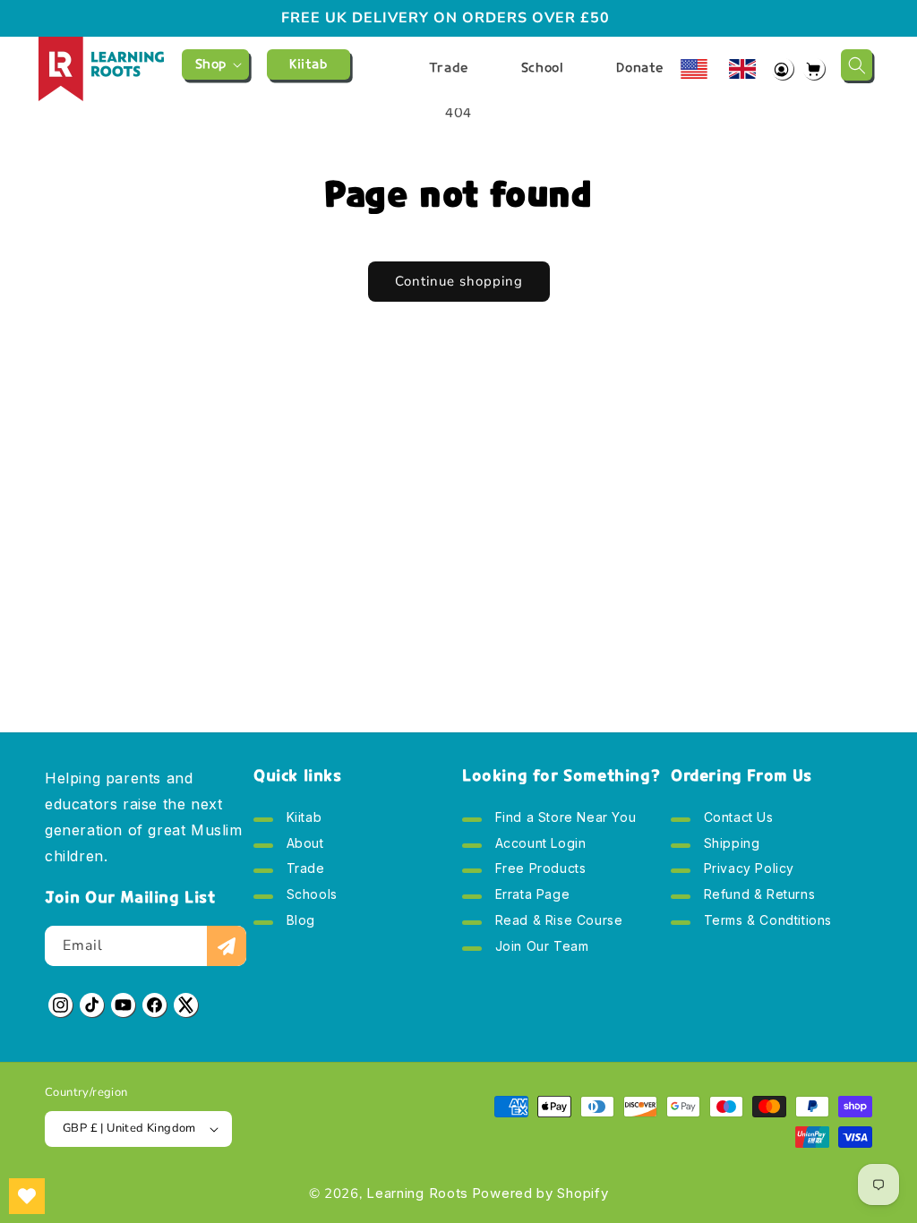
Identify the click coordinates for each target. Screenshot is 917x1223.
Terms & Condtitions (765, 922)
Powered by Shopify (540, 1193)
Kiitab (301, 821)
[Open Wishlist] (27, 1196)
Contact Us (736, 821)
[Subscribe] (226, 946)
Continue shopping (459, 281)
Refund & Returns (757, 896)
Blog (298, 922)
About (303, 845)
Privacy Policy (746, 870)
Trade (303, 870)
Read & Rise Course (556, 922)
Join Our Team (539, 948)
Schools (310, 896)
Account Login (538, 845)
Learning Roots (417, 1193)
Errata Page (530, 896)
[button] (215, 64)
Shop (211, 64)
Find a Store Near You (563, 821)
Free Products (538, 870)
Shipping (729, 845)
